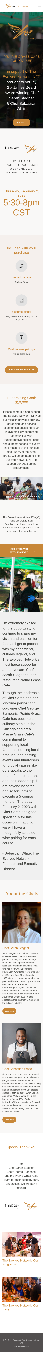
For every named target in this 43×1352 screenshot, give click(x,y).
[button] (21, 1334)
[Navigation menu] (39, 6)
